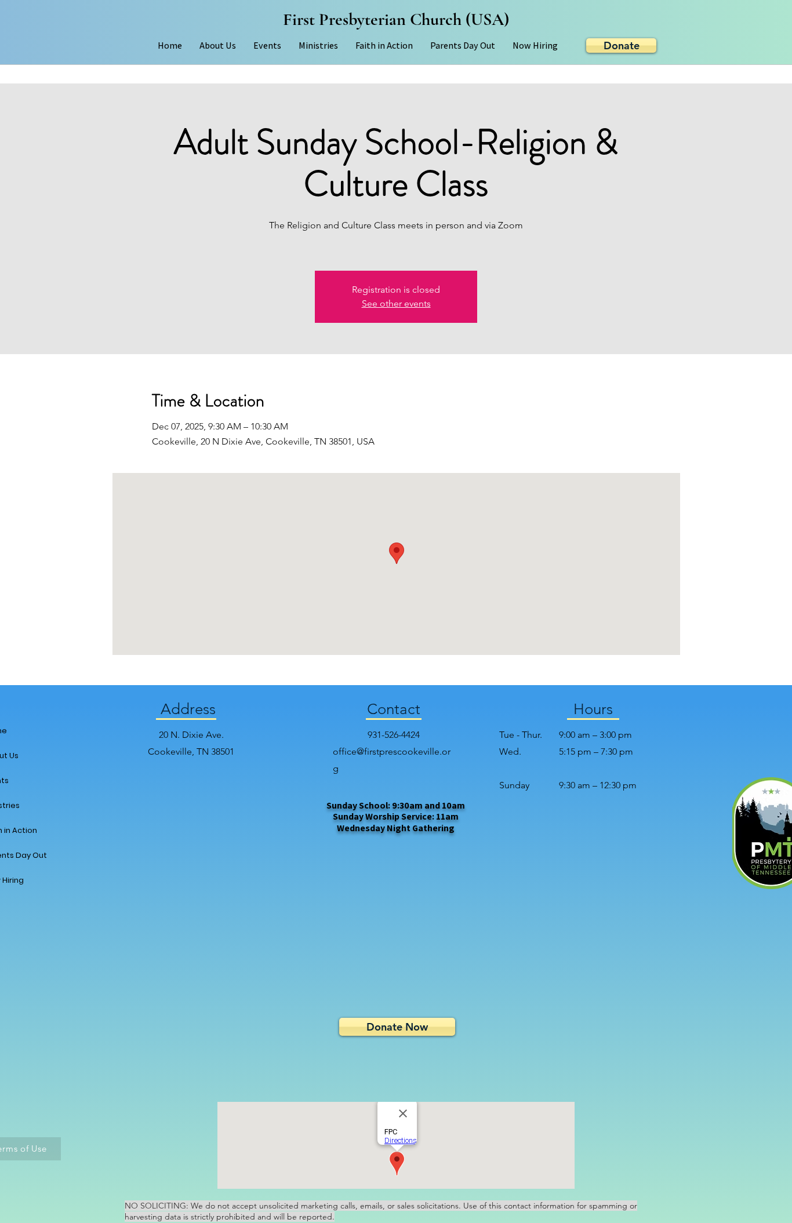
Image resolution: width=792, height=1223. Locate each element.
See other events (396, 303)
